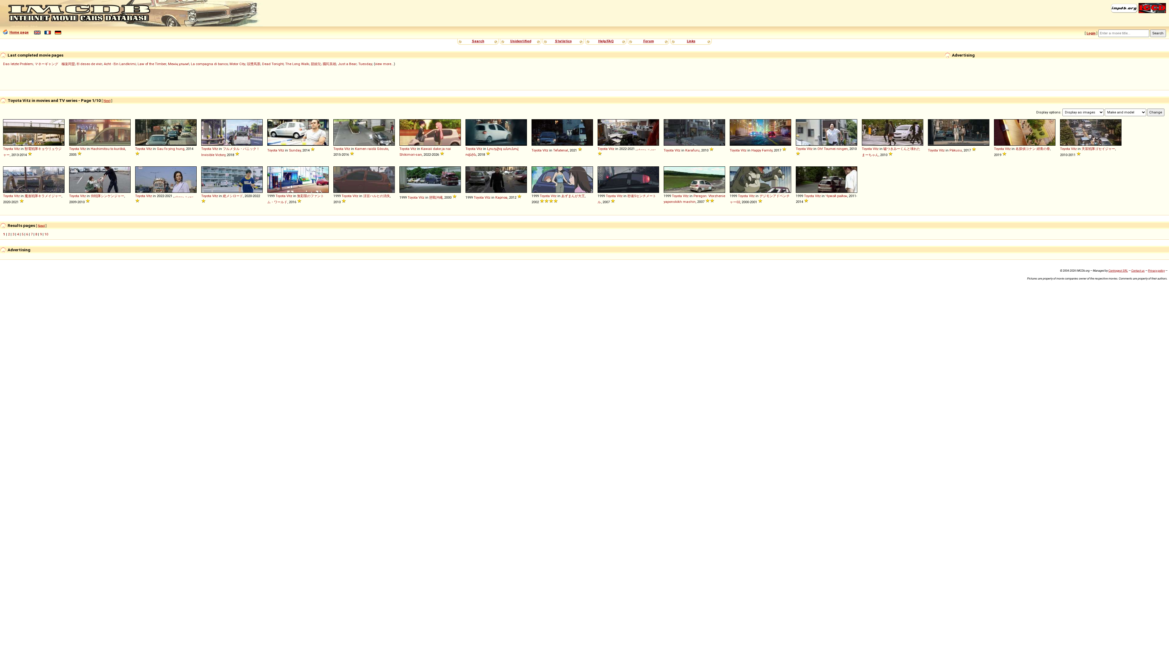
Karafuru (692, 150)
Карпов (501, 197)
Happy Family (761, 150)
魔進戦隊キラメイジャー (43, 196)
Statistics (563, 41)
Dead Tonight (272, 64)
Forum (648, 41)
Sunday (295, 150)
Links (691, 41)
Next (107, 101)
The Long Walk (297, 64)
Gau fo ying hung (170, 149)
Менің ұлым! (178, 64)
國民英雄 (329, 64)
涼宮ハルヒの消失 (376, 196)
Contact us (1138, 270)
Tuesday (365, 64)
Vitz (17, 149)
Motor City (237, 64)
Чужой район (836, 196)
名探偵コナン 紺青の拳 (1033, 149)
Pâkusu (956, 150)
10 (46, 234)
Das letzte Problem (18, 64)
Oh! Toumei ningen (832, 149)
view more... (384, 64)
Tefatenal (560, 150)
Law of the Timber (152, 64)
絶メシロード (233, 196)
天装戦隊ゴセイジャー (1098, 149)
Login (1091, 33)
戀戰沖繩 (436, 197)
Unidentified (520, 41)
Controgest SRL (1118, 270)
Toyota (8, 149)
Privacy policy (1156, 270)
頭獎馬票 (253, 64)
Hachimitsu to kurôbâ (108, 149)
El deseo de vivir (89, 64)
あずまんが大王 (573, 196)
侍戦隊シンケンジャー (107, 196)
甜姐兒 (316, 64)
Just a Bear (347, 64)
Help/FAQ (606, 41)
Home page (19, 32)
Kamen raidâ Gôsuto (371, 149)
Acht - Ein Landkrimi (120, 64)
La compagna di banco (209, 64)
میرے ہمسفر (646, 149)
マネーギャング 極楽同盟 (55, 64)
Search (478, 41)
